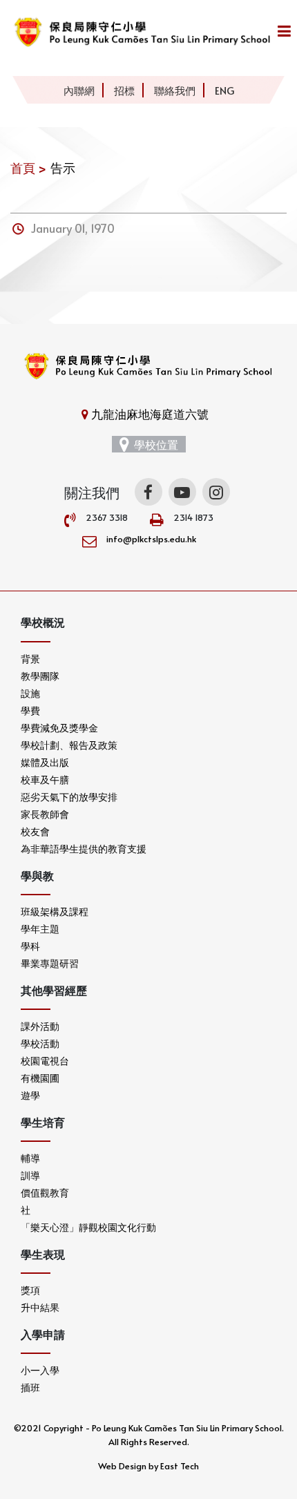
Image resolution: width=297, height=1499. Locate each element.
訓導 (30, 1175)
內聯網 (79, 90)
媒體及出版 (45, 762)
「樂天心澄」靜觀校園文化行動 (88, 1227)
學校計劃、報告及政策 (69, 745)
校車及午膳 (45, 779)
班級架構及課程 (54, 911)
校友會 (35, 831)
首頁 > (28, 167)
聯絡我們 (174, 90)
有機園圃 (40, 1078)
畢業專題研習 (50, 963)
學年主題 (40, 928)
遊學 (30, 1095)
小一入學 (40, 1370)
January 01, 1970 (73, 228)
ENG (224, 90)
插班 (30, 1387)
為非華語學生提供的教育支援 (83, 848)
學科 (30, 946)
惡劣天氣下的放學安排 (69, 796)
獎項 (30, 1290)
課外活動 (40, 1026)
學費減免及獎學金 (59, 727)
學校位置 (156, 444)
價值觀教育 (45, 1192)
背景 (30, 658)
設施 (30, 693)
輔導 (30, 1158)
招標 (124, 90)
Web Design (122, 1466)
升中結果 (40, 1307)
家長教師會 (45, 814)
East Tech (179, 1466)
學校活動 (40, 1043)
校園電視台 (45, 1060)
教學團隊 (40, 675)
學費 (30, 710)
